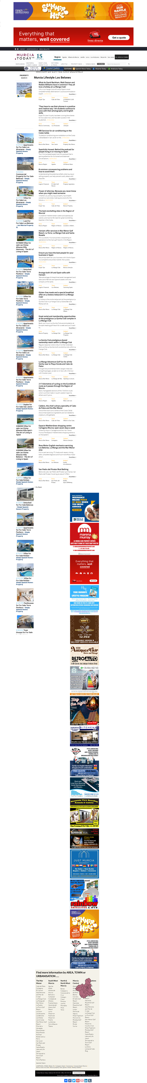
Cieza (62, 999)
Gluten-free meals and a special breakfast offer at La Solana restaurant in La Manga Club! (56, 294)
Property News (76, 64)
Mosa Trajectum (78, 1016)
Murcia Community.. (44, 125)
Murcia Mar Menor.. (44, 144)
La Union (39, 1011)
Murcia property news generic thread (60, 1067)
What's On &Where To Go (43, 64)
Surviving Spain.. (68, 287)
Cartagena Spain (60, 1066)
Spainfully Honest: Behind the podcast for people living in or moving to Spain (56, 150)
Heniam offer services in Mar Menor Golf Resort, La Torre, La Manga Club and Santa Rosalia (56, 233)
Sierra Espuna (52, 1024)
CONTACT (22, 49)
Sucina (75, 1026)
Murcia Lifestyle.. (68, 267)
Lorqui (75, 1009)
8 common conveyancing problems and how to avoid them (55, 170)
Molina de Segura (76, 1012)
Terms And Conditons (63, 1075)
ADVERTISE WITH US (32, 49)
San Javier (111, 57)
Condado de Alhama (52, 1000)
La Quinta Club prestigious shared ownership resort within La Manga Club (55, 341)
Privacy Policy (73, 1075)
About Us (84, 1075)
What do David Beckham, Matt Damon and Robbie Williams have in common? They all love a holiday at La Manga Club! (57, 84)
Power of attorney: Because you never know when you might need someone (57, 192)
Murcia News (20, 64)
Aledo (50, 988)
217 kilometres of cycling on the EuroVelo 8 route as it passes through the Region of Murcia (57, 386)
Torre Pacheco (40, 1060)
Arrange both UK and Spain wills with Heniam (54, 274)
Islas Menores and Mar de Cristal (40, 995)
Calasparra (64, 991)
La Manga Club (56, 267)
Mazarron (51, 1013)
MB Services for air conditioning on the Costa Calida (55, 132)
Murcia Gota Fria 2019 (42, 1067)
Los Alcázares (95, 57)
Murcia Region (43, 164)
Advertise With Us (93, 1075)
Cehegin (63, 997)
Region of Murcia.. (68, 247)
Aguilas (54, 164)
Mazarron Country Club (89, 1025)
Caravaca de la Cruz (65, 994)
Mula (62, 1008)
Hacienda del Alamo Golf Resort (52, 1007)
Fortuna (63, 1001)
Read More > (72, 94)
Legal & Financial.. (44, 184)
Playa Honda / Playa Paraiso (40, 1031)
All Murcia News (68, 164)
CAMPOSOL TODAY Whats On (45, 1066)
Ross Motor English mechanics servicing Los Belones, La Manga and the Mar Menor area (57, 447)
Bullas (62, 989)
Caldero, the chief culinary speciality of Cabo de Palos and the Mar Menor (57, 407)
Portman (39, 1035)
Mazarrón (103, 57)
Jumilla (82, 57)
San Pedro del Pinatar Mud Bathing (53, 469)
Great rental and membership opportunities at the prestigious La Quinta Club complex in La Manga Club (57, 318)
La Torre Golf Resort (40, 1008)
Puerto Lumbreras (51, 1021)
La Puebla (39, 1005)
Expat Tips (42, 99)
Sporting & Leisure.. (69, 378)
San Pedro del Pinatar (40, 1044)
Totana (50, 1026)
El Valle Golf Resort (77, 1000)
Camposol (51, 997)
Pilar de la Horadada (39, 1027)
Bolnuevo (51, 995)
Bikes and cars (67, 400)
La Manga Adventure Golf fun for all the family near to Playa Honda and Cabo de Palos (55, 364)
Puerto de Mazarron (51, 1017)
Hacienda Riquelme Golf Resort (77, 1005)
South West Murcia (53, 982)
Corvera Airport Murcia (80, 1066)
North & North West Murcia (65, 983)
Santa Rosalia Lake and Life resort (40, 1049)
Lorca (87, 57)
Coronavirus (69, 1066)
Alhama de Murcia (73, 57)
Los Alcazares (40, 1013)
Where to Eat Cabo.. (69, 420)
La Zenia (87, 1047)
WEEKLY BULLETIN (44, 49)
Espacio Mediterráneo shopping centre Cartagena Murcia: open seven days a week (57, 427)
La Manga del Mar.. (57, 378)
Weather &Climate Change (31, 64)
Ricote (75, 1024)
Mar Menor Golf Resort (41, 1023)
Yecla (62, 1010)
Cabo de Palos (56, 99)
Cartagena (54, 440)
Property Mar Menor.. (69, 144)
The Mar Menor (39, 982)
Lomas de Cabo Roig (90, 1050)
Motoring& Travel (55, 64)
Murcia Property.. (68, 206)
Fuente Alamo (52, 1003)
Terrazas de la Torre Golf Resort (40, 1056)
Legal (79, 1075)
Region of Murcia (56, 225)
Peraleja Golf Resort (77, 1021)
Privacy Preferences (79, 1073)
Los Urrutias (40, 1020)
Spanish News (90, 64)
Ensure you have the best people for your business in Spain (56, 254)
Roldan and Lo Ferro (40, 1038)
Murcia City (76, 1018)
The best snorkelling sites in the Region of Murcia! (56, 212)
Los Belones (55, 287)
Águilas (64, 57)
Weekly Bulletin (76, 1067)
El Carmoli (39, 990)
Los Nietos (39, 1018)
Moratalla (64, 1005)
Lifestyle (64, 64)
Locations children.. (69, 225)
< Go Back (38, 487)
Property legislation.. (69, 184)
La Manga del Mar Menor (40, 1002)
